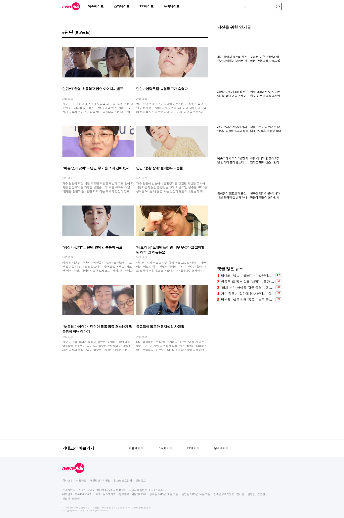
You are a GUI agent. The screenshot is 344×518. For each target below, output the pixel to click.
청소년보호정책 (123, 480)
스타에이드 (122, 6)
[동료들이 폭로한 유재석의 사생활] (172, 316)
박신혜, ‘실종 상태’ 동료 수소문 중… (246, 299)
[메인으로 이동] (71, 10)
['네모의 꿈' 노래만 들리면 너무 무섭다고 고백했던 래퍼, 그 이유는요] (172, 236)
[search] (278, 6)
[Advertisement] (249, 235)
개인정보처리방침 (100, 480)
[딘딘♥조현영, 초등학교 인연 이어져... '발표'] (98, 78)
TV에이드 (147, 6)
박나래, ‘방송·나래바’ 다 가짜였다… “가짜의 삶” (248, 275)
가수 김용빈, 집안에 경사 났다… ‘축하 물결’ (248, 293)
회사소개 (67, 480)
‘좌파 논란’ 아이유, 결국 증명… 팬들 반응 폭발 (248, 287)
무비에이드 (172, 6)
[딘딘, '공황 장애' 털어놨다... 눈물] (172, 157)
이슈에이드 (96, 6)
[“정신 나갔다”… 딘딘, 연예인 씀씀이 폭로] (98, 236)
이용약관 (81, 480)
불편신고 (140, 480)
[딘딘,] (172, 78)
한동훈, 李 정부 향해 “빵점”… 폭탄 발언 (248, 281)
